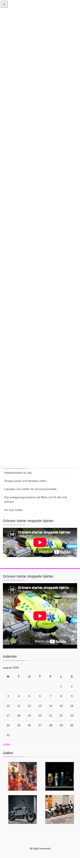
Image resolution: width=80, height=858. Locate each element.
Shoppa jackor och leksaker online (25, 480)
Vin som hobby (13, 509)
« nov (6, 744)
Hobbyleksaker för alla (18, 472)
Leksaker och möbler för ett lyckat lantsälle (30, 489)
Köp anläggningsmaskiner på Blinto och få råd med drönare (35, 499)
